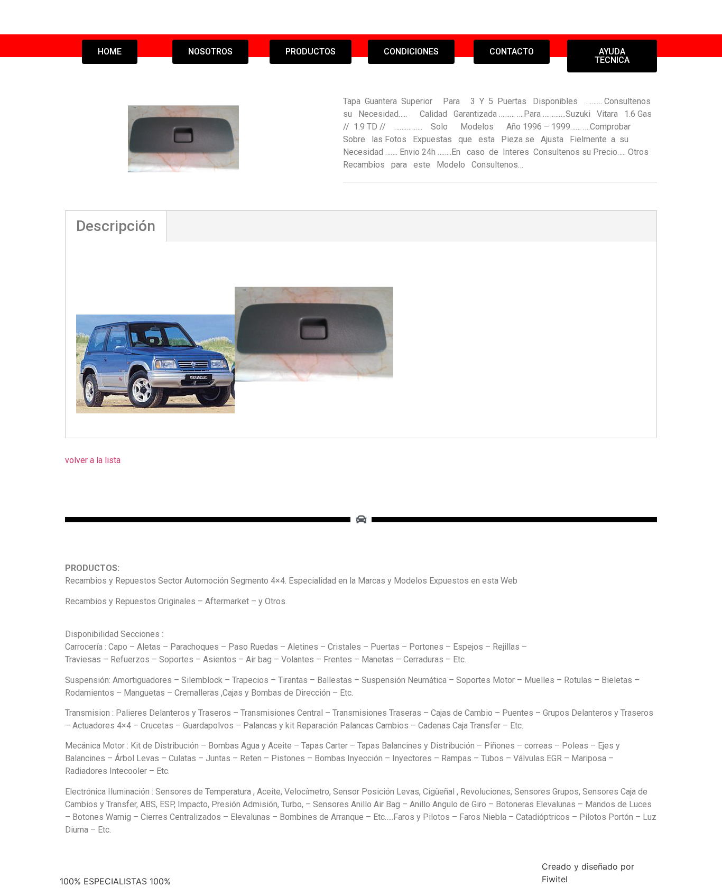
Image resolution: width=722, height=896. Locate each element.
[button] (109, 52)
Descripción (115, 226)
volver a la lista (93, 460)
